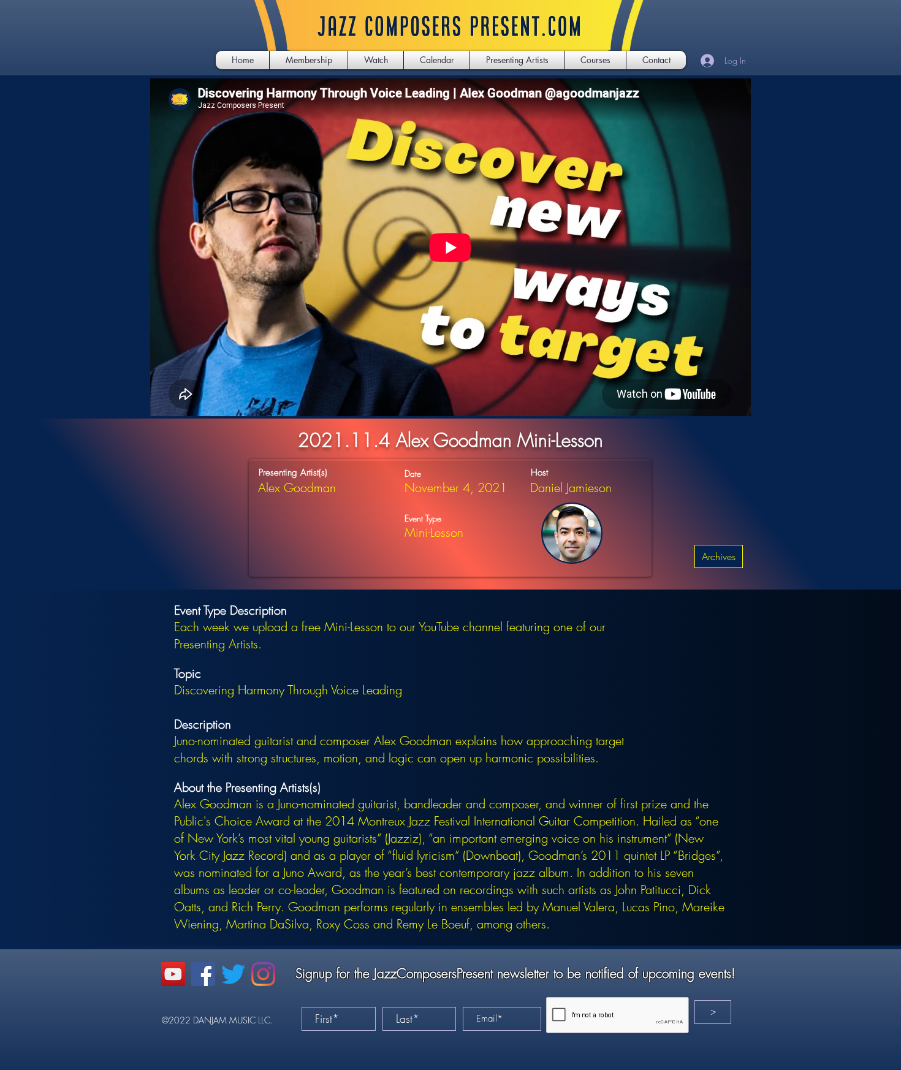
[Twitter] (233, 974)
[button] (375, 60)
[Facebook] (203, 974)
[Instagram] (263, 974)
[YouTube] (173, 974)
